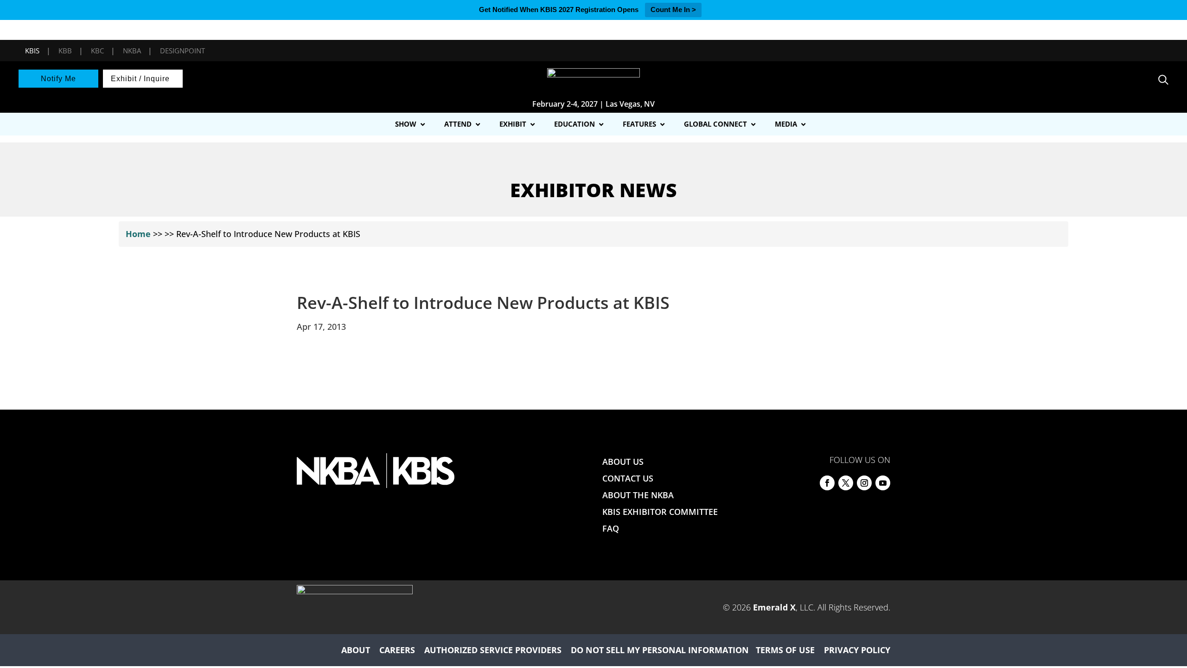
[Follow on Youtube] (882, 482)
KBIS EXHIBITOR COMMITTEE (660, 511)
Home (138, 233)
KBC (97, 50)
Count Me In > (673, 9)
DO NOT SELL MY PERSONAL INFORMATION (660, 649)
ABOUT (355, 649)
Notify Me (58, 79)
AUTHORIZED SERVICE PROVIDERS (493, 649)
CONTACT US (627, 478)
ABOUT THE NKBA (638, 495)
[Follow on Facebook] (827, 482)
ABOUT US (623, 461)
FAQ (610, 528)
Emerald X (774, 607)
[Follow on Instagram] (864, 482)
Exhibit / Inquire (140, 79)
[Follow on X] (845, 482)
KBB (65, 50)
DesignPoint (182, 50)
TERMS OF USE (785, 649)
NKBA (132, 50)
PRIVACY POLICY (857, 649)
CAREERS (397, 649)
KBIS (32, 50)
